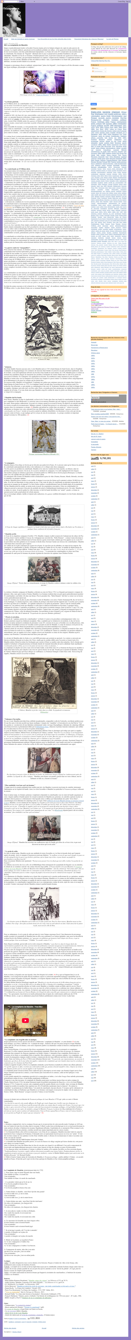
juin (92, 472)
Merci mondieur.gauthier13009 (100, 414)
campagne (123, 179)
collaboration (118, 139)
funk (106, 138)
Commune (104, 198)
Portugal (104, 162)
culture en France (116, 129)
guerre (97, 132)
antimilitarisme (95, 151)
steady (114, 282)
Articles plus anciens (78, 1328)
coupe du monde (105, 270)
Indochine (107, 200)
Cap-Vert (124, 196)
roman (92, 281)
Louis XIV (93, 255)
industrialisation (117, 234)
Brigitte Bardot (94, 246)
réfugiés (101, 281)
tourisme (98, 150)
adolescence (97, 267)
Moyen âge (94, 345)
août (92, 466)
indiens (111, 234)
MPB (105, 186)
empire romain (101, 232)
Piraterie (93, 260)
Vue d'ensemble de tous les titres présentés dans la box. (54, 39)
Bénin (106, 175)
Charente (93, 198)
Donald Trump (114, 215)
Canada (110, 184)
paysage (93, 210)
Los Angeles (123, 253)
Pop (121, 134)
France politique (97, 125)
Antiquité (124, 167)
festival (110, 272)
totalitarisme (111, 239)
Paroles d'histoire (96, 310)
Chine (99, 198)
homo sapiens (98, 274)
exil (104, 191)
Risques (93, 170)
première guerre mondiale (107, 132)
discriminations (101, 172)
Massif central (108, 177)
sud (92, 150)
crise (92, 165)
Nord (104, 222)
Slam (98, 179)
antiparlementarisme (120, 225)
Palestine (105, 201)
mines (97, 193)
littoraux (103, 275)
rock (105, 114)
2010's (124, 174)
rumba (119, 172)
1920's (100, 134)
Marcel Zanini (115, 255)
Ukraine (121, 263)
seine (105, 239)
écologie (109, 174)
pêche (108, 210)
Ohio (101, 201)
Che (106, 248)
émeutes (114, 174)
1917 (117, 212)
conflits (100, 229)
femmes (102, 141)
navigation (94, 182)
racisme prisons (114, 279)
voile (118, 282)
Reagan (107, 224)
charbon (93, 206)
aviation (101, 227)
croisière (112, 270)
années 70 (104, 170)
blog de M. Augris (96, 436)
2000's (102, 127)
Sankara (98, 262)
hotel (103, 274)
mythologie (34, 1321)
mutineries (101, 237)
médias (111, 193)
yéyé (121, 239)
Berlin (102, 175)
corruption (100, 189)
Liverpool (101, 220)
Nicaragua (111, 256)
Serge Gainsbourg (108, 262)
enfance (93, 272)
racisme (106, 112)
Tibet (111, 263)
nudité (105, 277)
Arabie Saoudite (122, 243)
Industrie (93, 186)
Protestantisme (95, 224)
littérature (116, 208)
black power (112, 187)
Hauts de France (120, 217)
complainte (94, 229)
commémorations (116, 269)
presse (114, 237)
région (105, 281)
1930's (124, 125)
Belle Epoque (95, 160)
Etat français (115, 250)
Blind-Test (120, 244)
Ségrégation (99, 114)
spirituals (117, 210)
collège (124, 227)
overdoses (119, 277)
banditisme (11, 1321)
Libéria (113, 253)
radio (92, 194)
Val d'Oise (110, 265)
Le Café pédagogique (97, 303)
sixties (113, 210)
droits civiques (96, 124)
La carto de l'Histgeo (112, 39)
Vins (118, 265)
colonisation (95, 116)
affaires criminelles (97, 138)
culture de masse (100, 231)
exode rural (119, 206)
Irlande (93, 155)
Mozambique (99, 256)
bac (110, 267)
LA (102, 253)
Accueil (6, 39)
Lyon (111, 220)
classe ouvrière (112, 170)
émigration (94, 184)
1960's (124, 114)
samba (106, 182)
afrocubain (105, 225)
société (106, 125)
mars (92, 481)
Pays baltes (122, 222)
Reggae (94, 118)
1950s (104, 144)
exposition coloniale (104, 272)
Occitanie (109, 222)
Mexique (93, 162)
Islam (125, 218)
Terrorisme (103, 179)
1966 (112, 241)
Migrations (102, 139)
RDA (109, 162)
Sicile (114, 262)
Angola (114, 153)
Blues (124, 129)
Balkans (110, 244)
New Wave (105, 256)
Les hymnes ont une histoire (118, 200)
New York (94, 222)
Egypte (110, 198)
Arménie (102, 196)
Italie (98, 155)
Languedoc (106, 253)
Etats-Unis (96, 112)
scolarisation (115, 281)
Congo (119, 141)
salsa (100, 194)
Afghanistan (116, 167)
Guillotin (110, 251)
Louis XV (23, 1321)
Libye (110, 253)
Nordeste (123, 186)
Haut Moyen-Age (108, 217)
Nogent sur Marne (119, 256)
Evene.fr (93, 300)
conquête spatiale (108, 229)
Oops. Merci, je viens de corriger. (101, 421)
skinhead (98, 282)
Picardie (124, 258)
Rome (113, 224)
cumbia (107, 189)
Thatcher (113, 162)
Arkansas (93, 244)
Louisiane (116, 150)
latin (124, 234)
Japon (124, 175)
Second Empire (118, 201)
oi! (115, 277)
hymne (107, 181)
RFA (125, 169)
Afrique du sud (111, 141)
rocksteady (116, 165)
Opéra (102, 258)
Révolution (94, 350)
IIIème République (113, 134)
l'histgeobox (11, 8)
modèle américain (114, 114)
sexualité (123, 148)
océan (115, 193)
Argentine (94, 139)
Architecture (118, 213)
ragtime (120, 279)
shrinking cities (122, 281)
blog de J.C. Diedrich (97, 434)
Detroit (124, 141)
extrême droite (109, 143)
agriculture (119, 146)
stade (106, 282)
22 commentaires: (22, 1318)
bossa (93, 163)
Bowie (125, 244)
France (113, 122)
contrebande (18, 1321)
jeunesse (98, 165)
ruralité (96, 194)
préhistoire (100, 279)
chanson (116, 112)
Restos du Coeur (115, 260)
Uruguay (124, 224)
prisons (119, 237)
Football (124, 198)
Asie (97, 129)
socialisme (94, 144)
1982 (125, 212)
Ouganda (107, 258)
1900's (124, 158)
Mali (102, 146)
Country (101, 215)
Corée (92, 250)
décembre (94, 490)
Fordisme (93, 217)
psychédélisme (106, 279)
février (93, 484)
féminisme (118, 143)
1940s (105, 134)
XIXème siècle (108, 127)
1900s (120, 174)
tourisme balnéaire (111, 194)
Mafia (114, 220)
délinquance (118, 231)
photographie (94, 279)
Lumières (98, 255)
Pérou (92, 187)
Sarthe (102, 262)
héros (106, 234)
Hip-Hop (123, 118)
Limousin (96, 220)
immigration (122, 124)
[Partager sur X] (35, 1318)
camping (99, 269)
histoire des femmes (106, 131)
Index (124, 184)
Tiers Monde (110, 179)
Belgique (104, 184)
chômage (123, 187)
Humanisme (94, 218)
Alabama (108, 153)
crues (97, 206)
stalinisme (110, 282)
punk (125, 151)
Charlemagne (101, 248)
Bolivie (113, 196)
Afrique (123, 112)
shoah (104, 194)
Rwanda (118, 224)
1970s (97, 127)
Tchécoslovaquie (106, 263)
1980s (93, 129)
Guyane (100, 217)
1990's (104, 153)
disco (105, 206)
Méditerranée (117, 186)
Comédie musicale (121, 248)
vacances (123, 210)
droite (109, 151)
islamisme (109, 172)
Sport (107, 157)
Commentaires (98, 71)
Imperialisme (110, 218)
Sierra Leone (119, 262)
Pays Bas (116, 222)
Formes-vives (95, 302)
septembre (94, 499)
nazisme (109, 124)
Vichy (113, 146)
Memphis (124, 255)
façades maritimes (112, 232)
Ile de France (102, 218)
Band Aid (115, 244)
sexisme (124, 172)
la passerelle (95, 444)
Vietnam (109, 139)
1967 (121, 212)
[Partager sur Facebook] (37, 1318)
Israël (98, 186)
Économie (119, 194)
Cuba (119, 160)
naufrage (101, 277)
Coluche (115, 248)
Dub (125, 153)
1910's (124, 127)
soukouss (103, 282)
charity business (116, 227)
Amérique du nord (108, 213)
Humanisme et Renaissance (99, 347)
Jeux (102, 186)
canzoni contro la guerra (98, 439)
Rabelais (108, 260)
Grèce (104, 169)
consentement (118, 229)
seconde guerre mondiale (108, 118)
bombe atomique (121, 162)
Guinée (101, 143)
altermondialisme (102, 203)
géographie (94, 143)
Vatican (114, 265)
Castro (118, 246)
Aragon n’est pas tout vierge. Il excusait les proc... (106, 416)
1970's (93, 127)
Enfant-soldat (122, 215)
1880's (109, 212)
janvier (93, 487)
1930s (119, 138)
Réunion (93, 179)
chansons (94, 158)
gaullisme (119, 191)
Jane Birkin (94, 253)
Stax (92, 263)
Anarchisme (115, 144)
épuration (104, 241)
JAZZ (92, 132)
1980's (115, 124)
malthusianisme (109, 275)
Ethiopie (124, 160)
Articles (96, 68)
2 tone (119, 241)
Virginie (120, 265)
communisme (121, 122)
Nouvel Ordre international (115, 169)
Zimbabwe (117, 179)
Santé (111, 201)
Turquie (93, 203)
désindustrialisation (96, 191)
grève (107, 158)
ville (125, 182)
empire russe (123, 270)
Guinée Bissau (116, 251)
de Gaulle (104, 151)
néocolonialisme (110, 148)
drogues (112, 231)
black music (102, 205)
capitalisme (98, 163)
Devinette (107, 215)
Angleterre (123, 136)
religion (118, 148)
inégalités (112, 181)
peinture (124, 277)
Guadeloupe (115, 175)
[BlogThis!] (33, 1318)
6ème (122, 241)
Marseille (109, 186)
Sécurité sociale (97, 263)
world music (94, 212)
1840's (110, 167)
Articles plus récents (10, 1328)
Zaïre (106, 187)
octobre (93, 496)
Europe (100, 169)
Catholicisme (123, 246)
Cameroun (103, 246)
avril (92, 478)
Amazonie (93, 243)
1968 (111, 125)
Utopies (98, 265)
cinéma (93, 189)
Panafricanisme (122, 177)
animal (112, 225)
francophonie (122, 232)
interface (121, 274)
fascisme (114, 151)
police (119, 193)
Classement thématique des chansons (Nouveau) (88, 39)
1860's (124, 194)
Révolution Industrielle (98, 157)
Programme (103, 260)
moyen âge (105, 193)
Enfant (110, 250)
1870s (105, 212)
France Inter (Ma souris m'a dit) (100, 298)
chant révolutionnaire (120, 163)
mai (92, 475)
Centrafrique (94, 248)
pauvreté (120, 151)
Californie (103, 160)
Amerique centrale (96, 213)
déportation (117, 270)
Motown (115, 177)
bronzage (93, 269)
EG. (109, 61)
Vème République (114, 157)
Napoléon (123, 220)
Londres (103, 155)
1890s (99, 153)
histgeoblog (94, 442)
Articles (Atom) (16, 1332)
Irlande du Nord (118, 218)
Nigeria (100, 222)
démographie (111, 206)
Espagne (115, 184)
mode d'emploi (121, 275)
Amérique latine (103, 122)
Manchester (104, 255)
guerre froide (106, 116)
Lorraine (118, 253)
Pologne (98, 260)
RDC (96, 187)
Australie (106, 244)
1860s (109, 241)
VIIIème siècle (104, 265)
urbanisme (102, 174)
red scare (124, 279)
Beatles (124, 213)
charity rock (104, 269)
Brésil (101, 129)
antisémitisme (95, 131)
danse (107, 231)
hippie (98, 234)
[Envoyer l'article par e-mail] (28, 1318)
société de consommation (116, 182)
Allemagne (118, 125)
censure (118, 187)
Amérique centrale (101, 243)
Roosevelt (93, 262)
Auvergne (108, 196)
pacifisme (100, 182)
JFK (92, 220)
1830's (101, 212)
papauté (108, 237)
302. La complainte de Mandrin (16, 45)
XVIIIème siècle (42, 1321)
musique (109, 165)
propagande (118, 158)
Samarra (93, 450)
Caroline (108, 246)
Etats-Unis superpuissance (97, 251)
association (94, 227)
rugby (96, 281)
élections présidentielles (99, 167)
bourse (124, 267)
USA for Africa (116, 263)
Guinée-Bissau (99, 200)
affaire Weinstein (105, 267)
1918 (92, 196)
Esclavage (123, 131)
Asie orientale (99, 244)
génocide (112, 158)
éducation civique (96, 241)
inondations (103, 208)
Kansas (99, 253)
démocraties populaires (119, 189)
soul (124, 116)
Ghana (121, 184)
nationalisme (122, 181)
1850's (100, 184)
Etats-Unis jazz (116, 198)
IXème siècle (123, 251)
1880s (114, 212)
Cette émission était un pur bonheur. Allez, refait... (106, 409)
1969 (115, 241)
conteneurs (123, 269)
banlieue (107, 227)
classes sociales (95, 181)
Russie (124, 155)
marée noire (106, 236)
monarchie (29, 1321)
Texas (124, 201)
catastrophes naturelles (119, 205)
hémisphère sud (109, 274)
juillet (92, 469)
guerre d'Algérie (100, 148)
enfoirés (97, 272)
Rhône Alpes (123, 260)
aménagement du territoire (117, 203)
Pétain (102, 224)
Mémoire (123, 150)
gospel (93, 148)
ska (115, 138)
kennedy (110, 208)
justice (104, 165)
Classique (109, 248)
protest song (116, 131)
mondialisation (115, 136)
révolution (123, 165)
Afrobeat (97, 196)
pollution (124, 193)
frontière (93, 234)
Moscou (93, 256)
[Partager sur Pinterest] (39, 1318)
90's (125, 241)
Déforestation (100, 250)
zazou (120, 282)
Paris (119, 155)
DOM (96, 250)
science (109, 281)
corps (99, 270)
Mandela (109, 255)
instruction (115, 274)
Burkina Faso (95, 215)
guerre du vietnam (104, 136)
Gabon (93, 200)
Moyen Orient (95, 201)
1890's (100, 144)
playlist (111, 138)
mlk (101, 193)
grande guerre (101, 158)
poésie (104, 210)
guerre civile (115, 272)
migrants (115, 275)
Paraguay (112, 258)
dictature (106, 120)
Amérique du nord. (112, 243)
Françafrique (107, 150)
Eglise (110, 175)
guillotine (121, 272)
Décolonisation (117, 116)
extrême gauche (110, 191)
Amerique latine (95, 175)
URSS (106, 129)
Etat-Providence (122, 250)
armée (124, 146)
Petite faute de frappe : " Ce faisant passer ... (104, 424)
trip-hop (117, 239)
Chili (120, 144)
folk (104, 124)
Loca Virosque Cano (97, 177)
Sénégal (98, 170)
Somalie (124, 262)
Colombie (94, 169)
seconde (101, 239)
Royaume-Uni (96, 120)
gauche (124, 143)
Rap (92, 114)
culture (102, 206)
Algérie (109, 144)
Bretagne (118, 196)
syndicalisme (94, 174)
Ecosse (106, 250)
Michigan (99, 162)
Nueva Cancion (112, 155)
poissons (99, 210)
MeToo (120, 255)
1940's (116, 127)
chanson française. (108, 163)
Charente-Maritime (111, 160)
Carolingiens (113, 246)
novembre (94, 493)
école (124, 239)
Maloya (119, 220)
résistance (94, 153)
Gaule (106, 251)
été (123, 282)
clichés (109, 269)
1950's (124, 138)
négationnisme (111, 277)
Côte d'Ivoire (120, 153)
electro (103, 181)
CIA (99, 246)
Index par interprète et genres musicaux (23, 39)
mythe (117, 181)
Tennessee (101, 187)
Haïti (121, 175)
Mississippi (107, 146)
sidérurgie (93, 282)
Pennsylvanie (119, 258)
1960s (120, 127)
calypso (109, 205)
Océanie (98, 258)
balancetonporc (119, 267)
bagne (113, 267)
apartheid (123, 157)
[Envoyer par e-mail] (31, 1318)
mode (112, 236)
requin (124, 237)
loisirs (114, 172)
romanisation (94, 239)
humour (102, 234)
